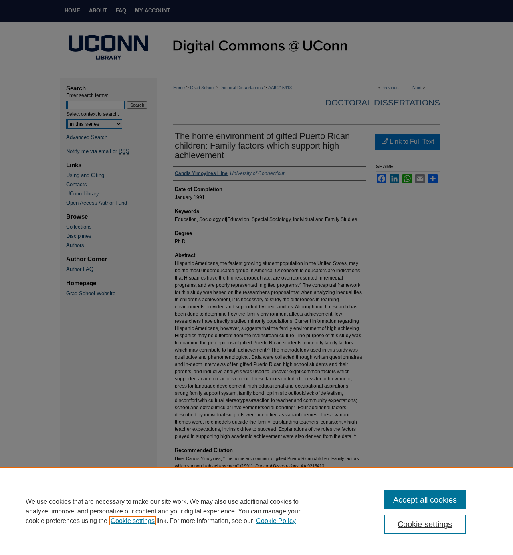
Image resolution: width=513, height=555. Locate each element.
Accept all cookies (425, 499)
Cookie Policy (276, 520)
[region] (256, 511)
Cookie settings (133, 520)
